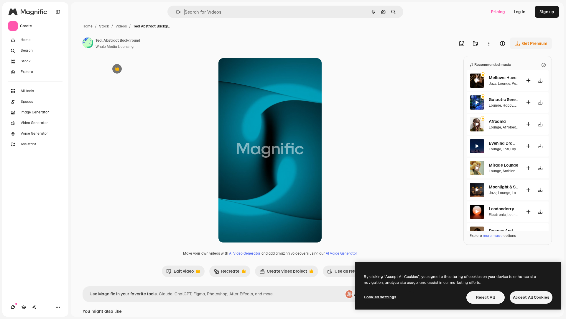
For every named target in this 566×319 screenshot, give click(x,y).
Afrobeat (510, 127)
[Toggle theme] (34, 307)
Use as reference (347, 272)
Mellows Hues (502, 77)
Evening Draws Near (503, 143)
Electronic (497, 214)
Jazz (492, 83)
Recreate (226, 272)
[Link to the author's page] (88, 44)
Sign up (546, 11)
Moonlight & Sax (503, 187)
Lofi (506, 149)
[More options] (489, 43)
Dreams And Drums (503, 230)
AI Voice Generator (341, 253)
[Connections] (13, 307)
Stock (104, 26)
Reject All (485, 297)
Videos (121, 26)
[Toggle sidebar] (57, 12)
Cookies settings (380, 297)
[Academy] (23, 307)
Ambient (510, 171)
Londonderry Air (503, 208)
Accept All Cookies (531, 297)
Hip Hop (517, 149)
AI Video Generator (245, 253)
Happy (508, 105)
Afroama (497, 121)
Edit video (180, 272)
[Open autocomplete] (176, 12)
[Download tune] (540, 80)
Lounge (504, 83)
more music (493, 235)
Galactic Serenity (503, 99)
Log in (519, 11)
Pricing (498, 11)
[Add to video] (528, 80)
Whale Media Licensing (115, 46)
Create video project (283, 272)
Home (88, 26)
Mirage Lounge (503, 165)
